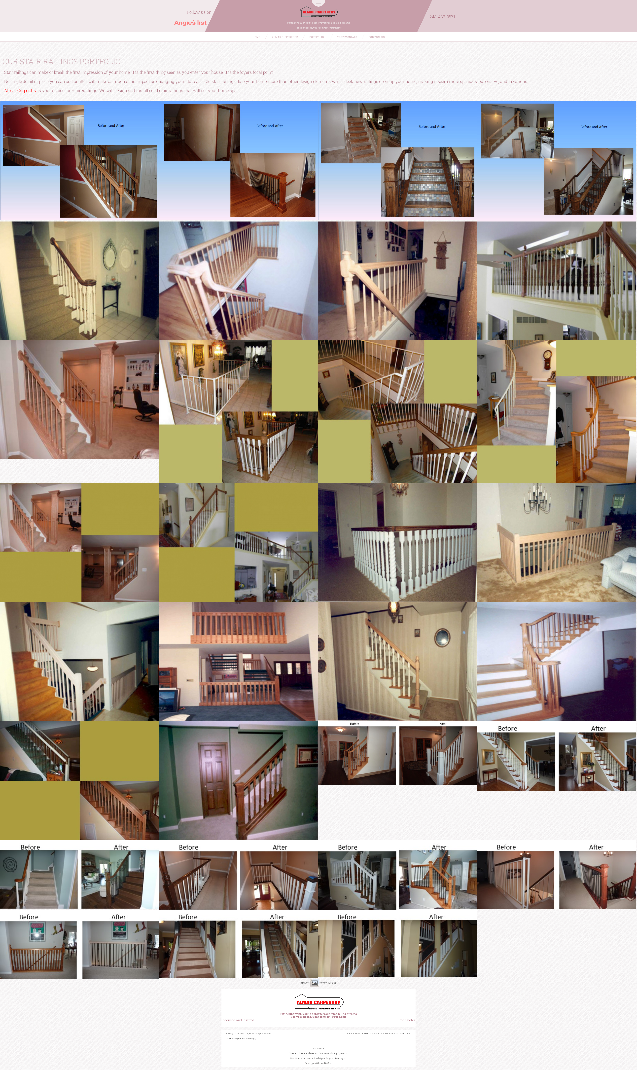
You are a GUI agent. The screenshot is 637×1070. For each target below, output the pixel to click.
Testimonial (390, 1033)
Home (256, 37)
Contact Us (377, 37)
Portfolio (316, 37)
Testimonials (347, 37)
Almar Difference (285, 37)
